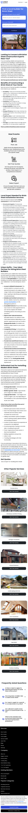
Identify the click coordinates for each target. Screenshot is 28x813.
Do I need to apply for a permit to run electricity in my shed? (13, 703)
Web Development (5, 793)
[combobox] (14, 18)
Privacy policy (4, 758)
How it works (4, 732)
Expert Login (3, 778)
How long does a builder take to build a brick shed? (12, 696)
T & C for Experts (5, 767)
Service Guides (4, 738)
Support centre (4, 756)
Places (2, 745)
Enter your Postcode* (7, 22)
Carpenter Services (5, 786)
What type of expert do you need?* (11, 14)
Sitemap (3, 747)
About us (3, 754)
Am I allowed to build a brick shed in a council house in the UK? (12, 710)
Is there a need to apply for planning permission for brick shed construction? (12, 689)
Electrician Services (5, 789)
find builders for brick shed (12, 450)
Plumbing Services (5, 784)
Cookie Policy (21, 801)
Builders (2, 791)
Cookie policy (4, 760)
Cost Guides (4, 736)
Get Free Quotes (14, 491)
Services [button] (20, 2)
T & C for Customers (6, 765)
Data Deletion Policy (5, 763)
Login (26, 2)
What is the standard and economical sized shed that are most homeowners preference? (12, 719)
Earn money (4, 734)
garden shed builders (10, 302)
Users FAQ (3, 741)
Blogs (2, 743)
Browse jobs (3, 776)
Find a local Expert (5, 773)
